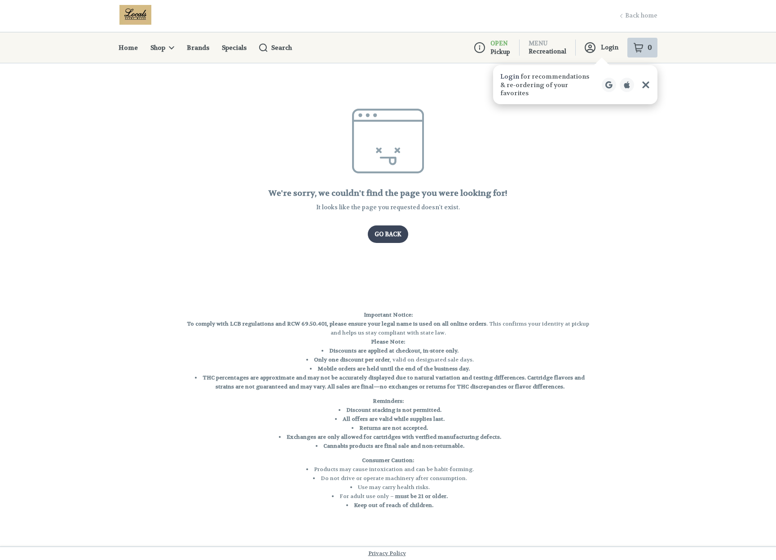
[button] (575, 84)
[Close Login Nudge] (645, 84)
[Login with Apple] (627, 85)
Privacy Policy (387, 553)
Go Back (388, 234)
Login (609, 47)
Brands (198, 48)
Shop (157, 48)
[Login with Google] (609, 85)
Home (128, 48)
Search (281, 48)
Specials (234, 48)
